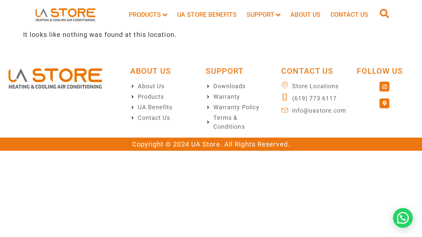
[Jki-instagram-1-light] (384, 87)
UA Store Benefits (207, 14)
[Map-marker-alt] (384, 103)
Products (145, 14)
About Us (305, 14)
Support (260, 14)
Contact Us (349, 14)
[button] (403, 218)
